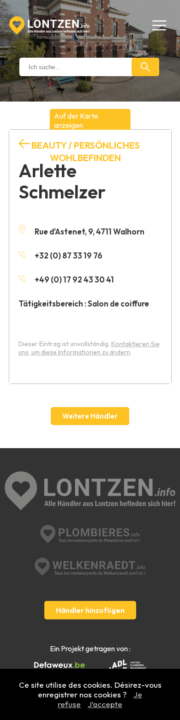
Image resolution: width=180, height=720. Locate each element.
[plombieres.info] (90, 534)
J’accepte (105, 704)
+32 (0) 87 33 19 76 (68, 255)
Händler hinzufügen (90, 610)
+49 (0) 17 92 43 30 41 (74, 279)
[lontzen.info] (90, 491)
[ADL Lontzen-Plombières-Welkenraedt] (127, 665)
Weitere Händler (90, 416)
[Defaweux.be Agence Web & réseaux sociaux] (59, 665)
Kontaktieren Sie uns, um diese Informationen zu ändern (89, 348)
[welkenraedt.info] (90, 567)
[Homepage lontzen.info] (49, 25)
